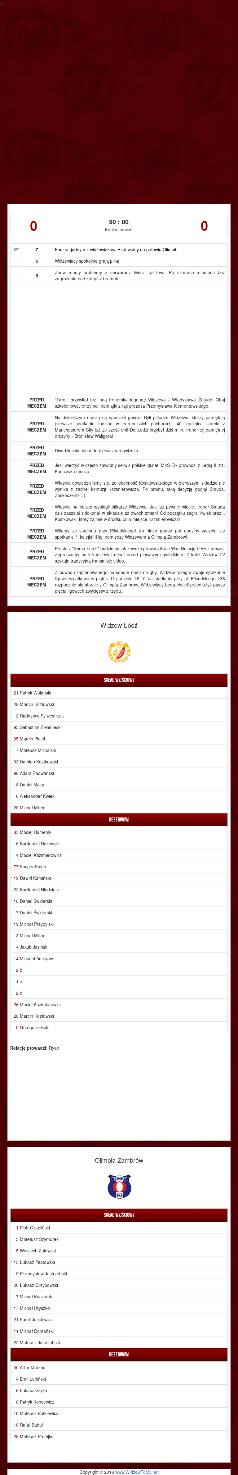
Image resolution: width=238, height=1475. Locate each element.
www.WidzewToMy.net (137, 1472)
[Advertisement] (119, 157)
